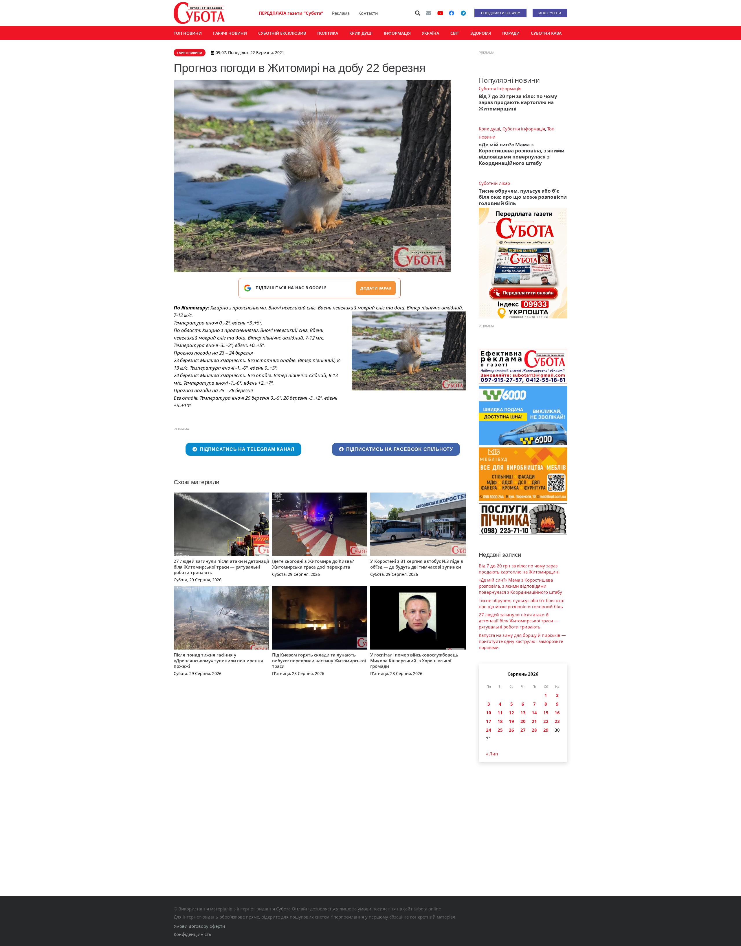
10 (488, 713)
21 (534, 721)
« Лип (492, 754)
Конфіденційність (192, 934)
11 (500, 713)
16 (557, 713)
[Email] (428, 13)
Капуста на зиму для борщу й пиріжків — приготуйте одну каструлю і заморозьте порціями (522, 641)
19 (511, 721)
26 (511, 730)
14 (534, 713)
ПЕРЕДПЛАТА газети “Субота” (291, 13)
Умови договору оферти (199, 926)
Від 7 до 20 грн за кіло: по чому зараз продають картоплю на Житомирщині (518, 102)
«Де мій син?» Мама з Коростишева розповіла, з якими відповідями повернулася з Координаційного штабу (521, 153)
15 (546, 713)
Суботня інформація (500, 88)
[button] (418, 13)
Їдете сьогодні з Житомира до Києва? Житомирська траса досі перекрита (313, 564)
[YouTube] (440, 13)
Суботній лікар (494, 183)
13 (523, 713)
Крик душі (489, 129)
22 (546, 721)
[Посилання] (199, 13)
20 (523, 721)
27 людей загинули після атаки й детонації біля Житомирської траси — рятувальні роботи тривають (221, 566)
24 (488, 730)
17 (488, 721)
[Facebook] (451, 13)
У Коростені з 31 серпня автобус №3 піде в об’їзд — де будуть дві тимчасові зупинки (416, 564)
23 (557, 721)
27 (523, 730)
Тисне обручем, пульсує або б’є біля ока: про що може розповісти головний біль (523, 196)
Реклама (341, 13)
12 (511, 713)
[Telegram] (463, 13)
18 (500, 721)
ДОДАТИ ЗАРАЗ (375, 288)
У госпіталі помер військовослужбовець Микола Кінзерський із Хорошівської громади (414, 660)
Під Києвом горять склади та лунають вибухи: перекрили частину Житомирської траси (319, 660)
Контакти (368, 13)
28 (534, 730)
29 (546, 730)
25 (500, 730)
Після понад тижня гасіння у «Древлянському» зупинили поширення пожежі (218, 660)
